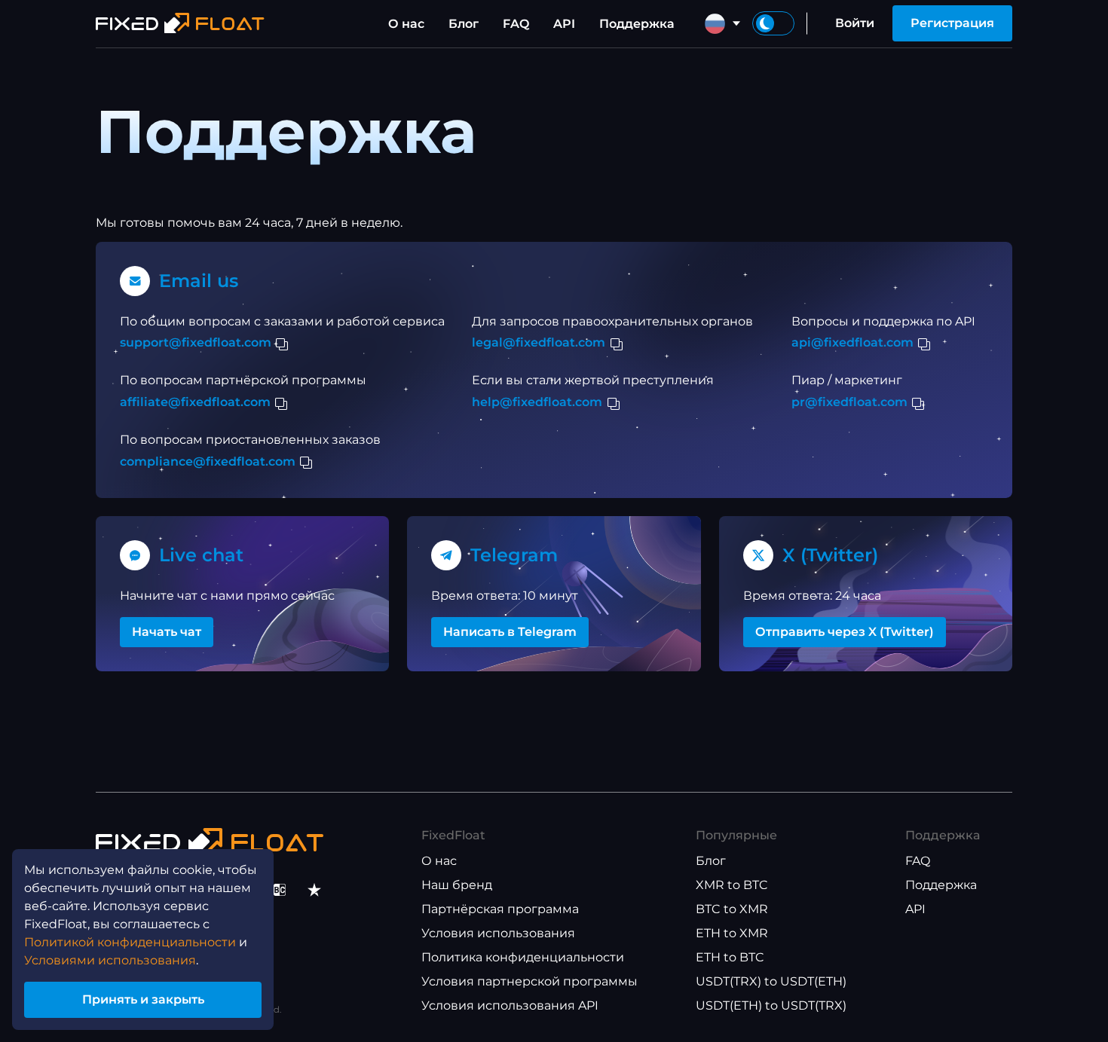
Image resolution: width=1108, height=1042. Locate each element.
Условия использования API (509, 1005)
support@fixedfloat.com (195, 342)
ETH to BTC (730, 957)
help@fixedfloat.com (537, 402)
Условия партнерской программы (529, 981)
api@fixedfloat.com (852, 342)
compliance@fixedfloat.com (207, 461)
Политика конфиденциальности (522, 957)
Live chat (201, 555)
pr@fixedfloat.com (849, 402)
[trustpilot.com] (314, 890)
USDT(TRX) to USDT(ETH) (771, 981)
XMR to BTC (732, 885)
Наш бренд (456, 885)
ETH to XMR (732, 933)
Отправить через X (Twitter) (844, 632)
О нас (406, 24)
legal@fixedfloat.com (538, 342)
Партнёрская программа (500, 909)
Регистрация (952, 23)
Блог (463, 24)
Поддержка (637, 24)
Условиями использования (110, 960)
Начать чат (166, 632)
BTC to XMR (732, 909)
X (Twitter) (830, 555)
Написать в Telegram (510, 632)
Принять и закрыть (143, 999)
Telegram (514, 555)
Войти (854, 23)
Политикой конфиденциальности (130, 942)
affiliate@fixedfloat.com (195, 402)
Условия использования (498, 933)
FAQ (516, 24)
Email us (198, 281)
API (564, 24)
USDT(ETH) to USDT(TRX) (771, 1005)
